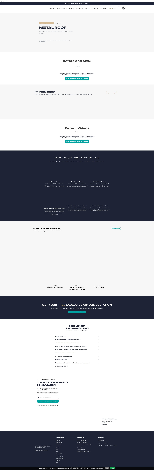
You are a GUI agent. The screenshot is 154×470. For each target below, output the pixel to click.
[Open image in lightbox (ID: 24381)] (57, 107)
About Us (71, 8)
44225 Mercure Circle (77, 287)
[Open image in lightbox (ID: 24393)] (114, 107)
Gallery (87, 8)
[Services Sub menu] (55, 8)
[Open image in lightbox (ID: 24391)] (104, 107)
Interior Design (80, 445)
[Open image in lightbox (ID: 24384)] (73, 107)
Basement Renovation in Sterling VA (84, 444)
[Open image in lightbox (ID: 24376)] (37, 107)
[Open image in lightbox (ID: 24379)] (47, 107)
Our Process (79, 8)
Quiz (57, 449)
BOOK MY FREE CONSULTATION (77, 312)
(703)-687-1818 (101, 440)
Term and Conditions (60, 456)
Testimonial (94, 8)
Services (51, 8)
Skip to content (3, 1)
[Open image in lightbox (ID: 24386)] (83, 107)
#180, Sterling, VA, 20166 (77, 289)
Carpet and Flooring (81, 449)
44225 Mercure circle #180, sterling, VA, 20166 (107, 445)
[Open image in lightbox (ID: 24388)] (88, 107)
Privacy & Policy (59, 455)
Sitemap (57, 460)
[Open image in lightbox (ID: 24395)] (119, 107)
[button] (77, 336)
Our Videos (58, 444)
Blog (57, 451)
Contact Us (103, 8)
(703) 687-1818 (112, 8)
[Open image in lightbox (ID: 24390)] (99, 107)
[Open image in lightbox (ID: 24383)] (68, 107)
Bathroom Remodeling (82, 442)
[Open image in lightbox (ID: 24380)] (52, 107)
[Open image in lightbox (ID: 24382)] (63, 107)
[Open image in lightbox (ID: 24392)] (109, 107)
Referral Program (59, 458)
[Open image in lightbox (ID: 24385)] (78, 107)
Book (57, 445)
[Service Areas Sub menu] (66, 8)
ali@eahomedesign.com (55, 287)
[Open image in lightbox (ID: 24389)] (94, 107)
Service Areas (61, 8)
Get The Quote (59, 453)
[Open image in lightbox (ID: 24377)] (42, 107)
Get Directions (116, 228)
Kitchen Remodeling (81, 440)
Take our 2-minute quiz (52, 405)
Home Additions (80, 447)
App (57, 462)
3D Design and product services (83, 451)
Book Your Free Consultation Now (77, 78)
